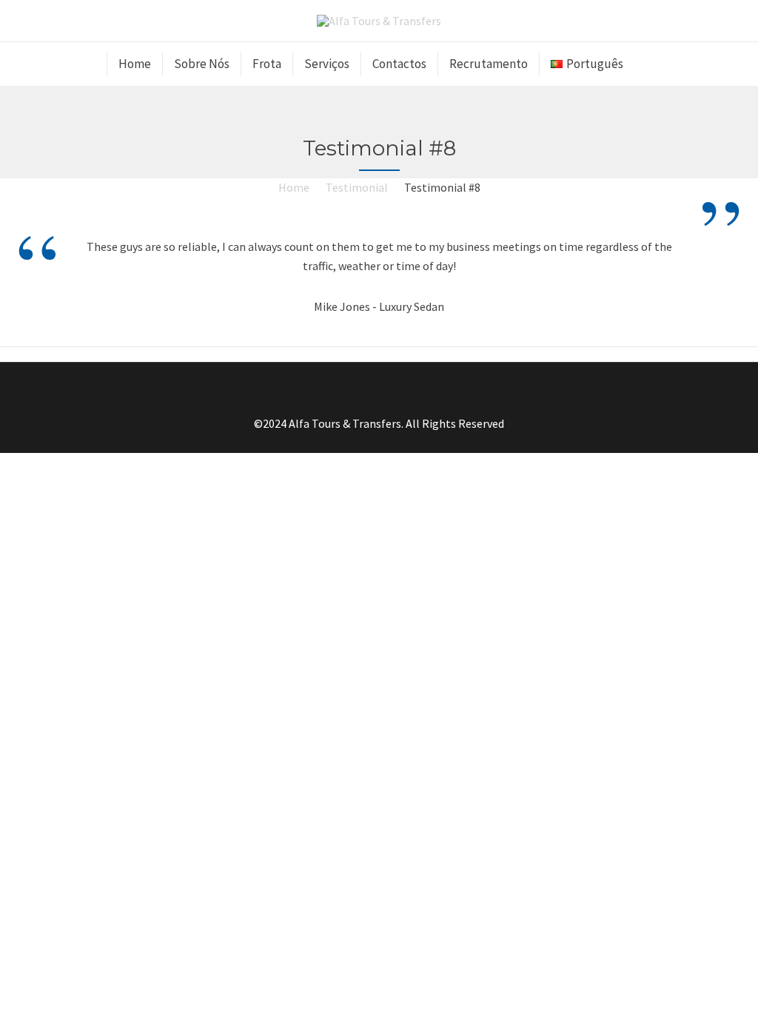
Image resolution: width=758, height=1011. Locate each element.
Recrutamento (488, 64)
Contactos (399, 64)
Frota (266, 64)
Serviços (326, 64)
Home (134, 64)
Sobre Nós (201, 64)
